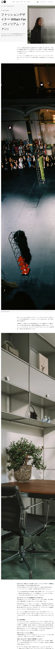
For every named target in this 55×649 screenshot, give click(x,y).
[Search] (53, 2)
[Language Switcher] (51, 2)
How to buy (28, 1)
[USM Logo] (3, 2)
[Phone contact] (49, 2)
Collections (17, 1)
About (24, 1)
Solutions (13, 1)
